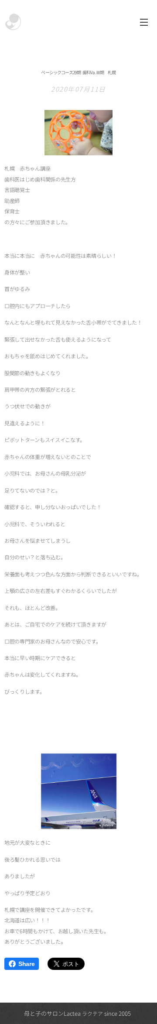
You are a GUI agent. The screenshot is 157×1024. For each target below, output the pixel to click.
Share (26, 963)
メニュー (144, 22)
